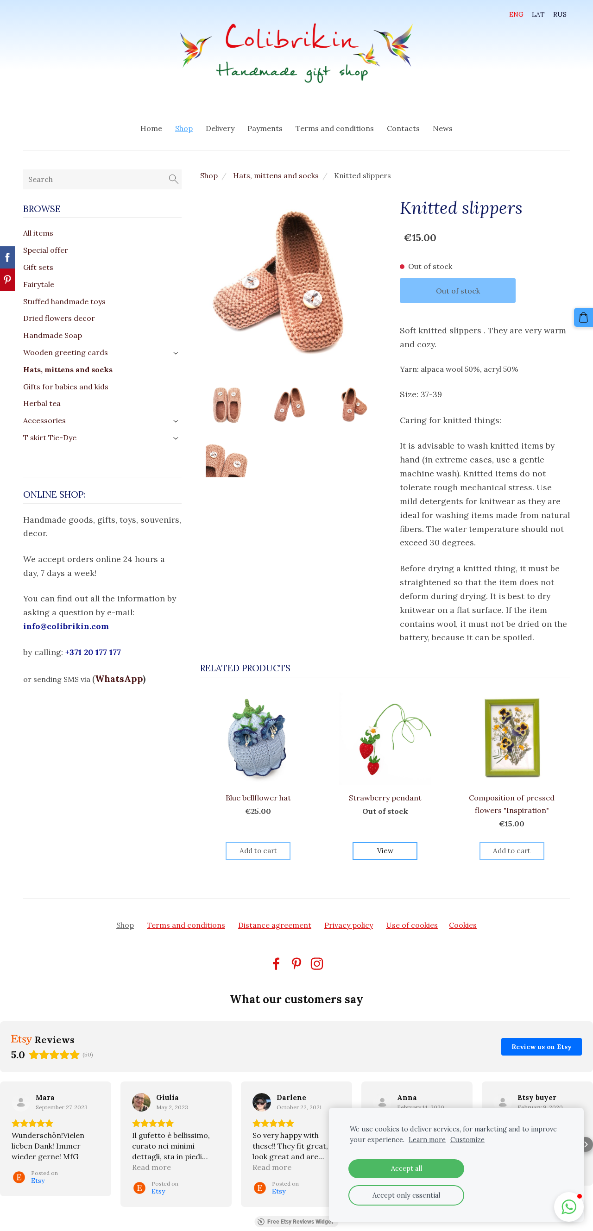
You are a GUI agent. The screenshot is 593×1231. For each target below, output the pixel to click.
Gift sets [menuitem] (38, 267)
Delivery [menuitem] (220, 128)
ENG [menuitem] (516, 14)
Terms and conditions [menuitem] (335, 128)
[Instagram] (317, 964)
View (385, 850)
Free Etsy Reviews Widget (300, 1222)
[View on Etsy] (21, 1102)
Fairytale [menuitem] (38, 284)
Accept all (406, 1168)
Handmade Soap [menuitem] (52, 335)
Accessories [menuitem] (44, 420)
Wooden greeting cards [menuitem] (65, 352)
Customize (467, 1140)
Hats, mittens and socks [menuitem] (68, 369)
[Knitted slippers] (226, 404)
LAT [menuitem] (538, 14)
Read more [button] (151, 1167)
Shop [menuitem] (184, 128)
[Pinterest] (296, 964)
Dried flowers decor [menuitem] (59, 318)
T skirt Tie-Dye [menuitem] (49, 437)
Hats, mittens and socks (276, 175)
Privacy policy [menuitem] (348, 925)
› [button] (176, 353)
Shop (209, 175)
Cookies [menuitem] (463, 925)
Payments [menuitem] (265, 128)
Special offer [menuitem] (45, 250)
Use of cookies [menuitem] (412, 925)
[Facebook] (276, 964)
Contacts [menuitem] (403, 128)
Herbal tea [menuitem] (42, 403)
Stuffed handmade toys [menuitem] (64, 301)
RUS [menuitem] (560, 14)
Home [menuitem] (151, 128)
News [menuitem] (443, 128)
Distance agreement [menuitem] (274, 925)
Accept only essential (406, 1195)
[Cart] (583, 317)
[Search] (173, 179)
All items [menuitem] (38, 232)
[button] (7, 1144)
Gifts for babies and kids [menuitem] (65, 386)
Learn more (427, 1140)
